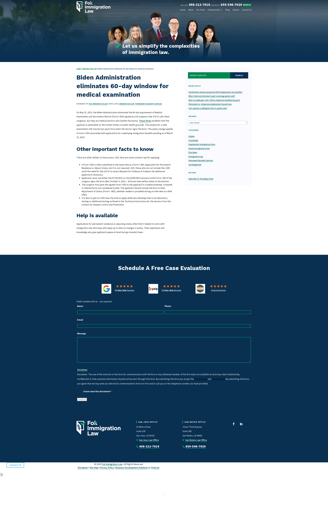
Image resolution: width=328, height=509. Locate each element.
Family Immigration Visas (199, 148)
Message (81, 333)
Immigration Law (126, 104)
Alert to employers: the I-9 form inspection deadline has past (214, 100)
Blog (227, 10)
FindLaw (155, 467)
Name (80, 306)
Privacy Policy (218, 378)
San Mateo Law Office (196, 440)
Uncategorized (194, 164)
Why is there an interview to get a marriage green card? (211, 96)
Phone (168, 306)
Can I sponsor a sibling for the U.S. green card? (207, 108)
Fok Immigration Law (98, 104)
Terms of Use (200, 378)
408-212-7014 (199, 4)
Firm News (192, 152)
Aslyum (191, 136)
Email (81, 319)
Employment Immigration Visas (201, 144)
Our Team (200, 10)
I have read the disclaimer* (98, 391)
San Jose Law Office (149, 440)
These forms (145, 120)
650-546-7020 (231, 4)
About (190, 10)
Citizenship (193, 140)
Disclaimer (82, 369)
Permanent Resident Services (148, 104)
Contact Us (247, 10)
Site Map (94, 467)
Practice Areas (214, 10)
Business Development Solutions (131, 467)
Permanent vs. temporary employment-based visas (210, 104)
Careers (236, 10)
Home (182, 10)
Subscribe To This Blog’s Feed (200, 179)
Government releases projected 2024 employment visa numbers (215, 92)
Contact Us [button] (15, 465)
